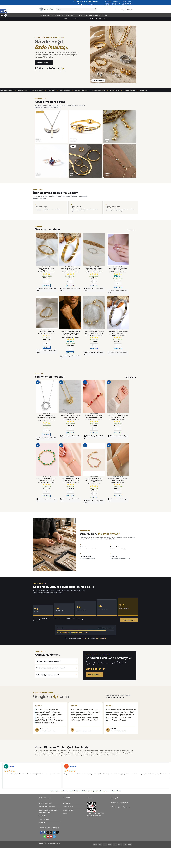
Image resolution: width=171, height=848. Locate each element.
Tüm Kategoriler (46, 15)
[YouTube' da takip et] (128, 4)
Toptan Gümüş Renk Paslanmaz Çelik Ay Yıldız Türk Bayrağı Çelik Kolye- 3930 (46, 417)
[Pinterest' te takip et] (125, 4)
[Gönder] (95, 9)
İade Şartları (42, 816)
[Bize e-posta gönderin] (119, 4)
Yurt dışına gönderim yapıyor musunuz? (50, 668)
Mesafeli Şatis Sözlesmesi (47, 807)
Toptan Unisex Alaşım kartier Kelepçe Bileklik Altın (47, 269)
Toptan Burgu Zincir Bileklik (46, 332)
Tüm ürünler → (131, 230)
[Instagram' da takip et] (108, 4)
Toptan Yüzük (116, 791)
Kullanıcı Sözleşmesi (45, 803)
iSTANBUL (90, 813)
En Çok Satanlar (94, 15)
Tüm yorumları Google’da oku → (116, 697)
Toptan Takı (64, 791)
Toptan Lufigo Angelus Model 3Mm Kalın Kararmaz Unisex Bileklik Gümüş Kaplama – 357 (70, 333)
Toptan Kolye (86, 791)
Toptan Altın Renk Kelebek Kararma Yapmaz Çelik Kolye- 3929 (70, 416)
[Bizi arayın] (122, 4)
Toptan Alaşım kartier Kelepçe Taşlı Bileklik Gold (70, 269)
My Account (108, 1)
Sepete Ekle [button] (46, 285)
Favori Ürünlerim (117, 1)
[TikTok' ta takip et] (111, 4)
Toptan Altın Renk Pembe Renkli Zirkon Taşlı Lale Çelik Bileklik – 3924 (94, 480)
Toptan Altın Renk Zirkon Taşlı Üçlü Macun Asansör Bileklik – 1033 (94, 332)
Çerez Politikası (44, 819)
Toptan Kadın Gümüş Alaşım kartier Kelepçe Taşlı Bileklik (118, 332)
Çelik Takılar (83, 15)
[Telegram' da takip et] (131, 4)
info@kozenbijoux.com (94, 816)
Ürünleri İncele (43, 62)
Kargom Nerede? (68, 810)
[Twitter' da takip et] (116, 4)
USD (4, 11)
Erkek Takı (74, 15)
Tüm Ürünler (58, 15)
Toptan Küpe (107, 791)
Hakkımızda (42, 823)
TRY (4, 15)
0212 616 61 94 (95, 668)
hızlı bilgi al (85, 638)
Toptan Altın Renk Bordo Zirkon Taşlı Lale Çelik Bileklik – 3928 (94, 416)
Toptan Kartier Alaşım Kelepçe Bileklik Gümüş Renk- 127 (94, 269)
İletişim (104, 15)
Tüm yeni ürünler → (130, 377)
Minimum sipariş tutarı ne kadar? (48, 661)
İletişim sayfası (94, 675)
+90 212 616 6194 (100, 638)
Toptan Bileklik (96, 791)
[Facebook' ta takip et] (105, 4)
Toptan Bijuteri (54, 791)
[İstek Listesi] (117, 9)
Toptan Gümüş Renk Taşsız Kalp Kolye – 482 (118, 269)
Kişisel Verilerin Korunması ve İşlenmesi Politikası (48, 811)
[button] (122, 9)
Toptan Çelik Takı (75, 791)
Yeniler (66, 15)
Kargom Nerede (127, 1)
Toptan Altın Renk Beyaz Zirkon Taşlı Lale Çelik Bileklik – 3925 (70, 479)
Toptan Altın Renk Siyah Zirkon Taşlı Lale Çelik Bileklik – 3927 (118, 416)
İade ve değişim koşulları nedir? (47, 675)
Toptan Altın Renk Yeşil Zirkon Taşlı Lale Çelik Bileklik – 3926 (46, 479)
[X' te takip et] (113, 4)
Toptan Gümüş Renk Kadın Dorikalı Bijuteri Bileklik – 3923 (118, 479)
